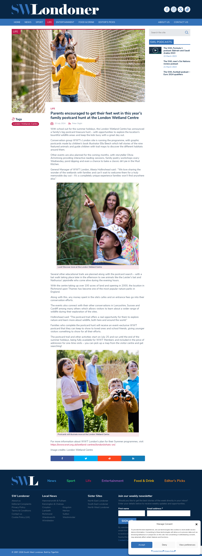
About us (164, 22)
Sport (39, 22)
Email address (155, 508)
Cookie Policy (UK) (21, 517)
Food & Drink (86, 22)
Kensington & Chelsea (52, 504)
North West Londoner (98, 507)
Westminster (69, 517)
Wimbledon (48, 520)
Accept (142, 544)
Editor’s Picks (174, 480)
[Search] (186, 32)
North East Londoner (98, 500)
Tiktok (187, 9)
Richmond (47, 513)
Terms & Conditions (21, 510)
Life (49, 22)
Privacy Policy (169, 551)
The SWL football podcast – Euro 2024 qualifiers (177, 73)
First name (123, 508)
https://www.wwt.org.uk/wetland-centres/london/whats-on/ (83, 444)
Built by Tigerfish (51, 552)
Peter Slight (77, 123)
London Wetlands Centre (25, 123)
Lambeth (46, 510)
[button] (196, 524)
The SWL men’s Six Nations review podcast (177, 62)
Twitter (180, 9)
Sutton (66, 513)
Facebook (167, 9)
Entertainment (65, 22)
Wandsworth (48, 517)
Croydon (46, 507)
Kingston (67, 507)
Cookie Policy (158, 551)
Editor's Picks (107, 22)
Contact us (181, 22)
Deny (164, 544)
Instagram (174, 9)
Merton (66, 510)
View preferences (187, 544)
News (28, 22)
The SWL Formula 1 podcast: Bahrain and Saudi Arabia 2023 (177, 50)
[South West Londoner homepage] (55, 9)
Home (17, 22)
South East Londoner (98, 504)
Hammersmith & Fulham (54, 500)
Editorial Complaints (21, 504)
